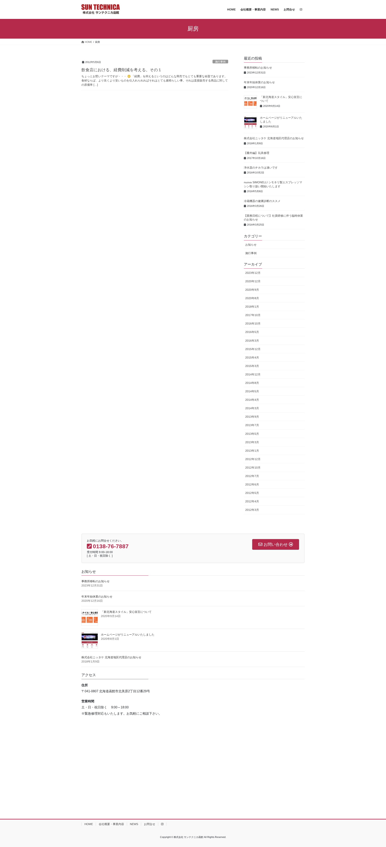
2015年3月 (252, 366)
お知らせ (251, 244)
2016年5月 (252, 332)
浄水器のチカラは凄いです (261, 167)
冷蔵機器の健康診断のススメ (262, 201)
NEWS (134, 824)
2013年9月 (252, 416)
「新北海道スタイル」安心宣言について (126, 611)
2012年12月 (253, 459)
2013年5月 (252, 433)
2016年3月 (252, 340)
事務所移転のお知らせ (258, 67)
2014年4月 (252, 399)
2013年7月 (252, 425)
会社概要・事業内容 (111, 824)
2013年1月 (252, 450)
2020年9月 (252, 289)
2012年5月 (252, 493)
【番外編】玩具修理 (256, 153)
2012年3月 (252, 509)
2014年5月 (252, 391)
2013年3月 (252, 442)
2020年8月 (252, 298)
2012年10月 (253, 467)
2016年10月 (253, 323)
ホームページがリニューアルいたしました (127, 634)
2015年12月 (253, 349)
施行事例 (220, 61)
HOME (88, 824)
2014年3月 (252, 408)
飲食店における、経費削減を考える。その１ (121, 70)
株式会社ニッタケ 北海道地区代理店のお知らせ (274, 138)
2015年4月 (252, 357)
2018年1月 (252, 306)
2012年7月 (252, 476)
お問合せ (149, 824)
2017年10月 (253, 315)
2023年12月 (253, 272)
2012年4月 (252, 501)
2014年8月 (252, 382)
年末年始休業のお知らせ (259, 82)
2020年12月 (253, 281)
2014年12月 (253, 374)
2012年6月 (252, 484)
